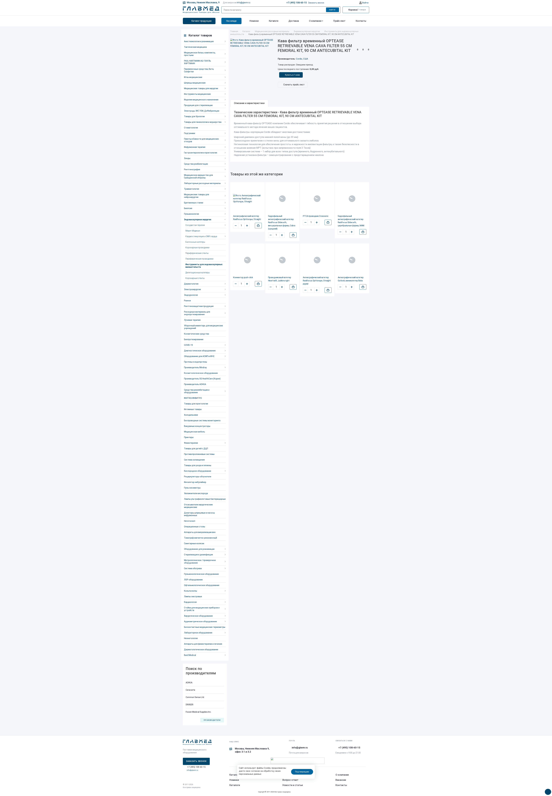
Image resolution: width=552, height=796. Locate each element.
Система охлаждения (194, 460)
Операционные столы (194, 526)
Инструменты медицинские (197, 94)
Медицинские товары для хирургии (201, 88)
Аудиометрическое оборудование (200, 621)
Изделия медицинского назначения (201, 99)
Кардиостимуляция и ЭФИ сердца (201, 236)
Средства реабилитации (196, 164)
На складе (231, 21)
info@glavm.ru (192, 770)
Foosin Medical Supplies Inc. (198, 712)
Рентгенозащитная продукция (198, 306)
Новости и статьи (292, 785)
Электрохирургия (192, 289)
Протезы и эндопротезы (195, 362)
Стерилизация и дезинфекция (198, 554)
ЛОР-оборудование (193, 579)
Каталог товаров (200, 35)
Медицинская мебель (194, 432)
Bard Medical (190, 655)
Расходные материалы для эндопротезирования (197, 313)
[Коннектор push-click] (247, 260)
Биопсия (188, 208)
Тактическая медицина (195, 47)
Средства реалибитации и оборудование (196, 391)
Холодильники (191, 415)
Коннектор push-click (243, 277)
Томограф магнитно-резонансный (200, 538)
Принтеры (188, 437)
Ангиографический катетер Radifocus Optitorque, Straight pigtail (317, 280)
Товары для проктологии (196, 404)
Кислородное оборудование (197, 471)
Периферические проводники (199, 259)
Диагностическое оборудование (200, 350)
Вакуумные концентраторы (197, 426)
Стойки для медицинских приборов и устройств (202, 609)
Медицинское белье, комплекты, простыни (199, 53)
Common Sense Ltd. (195, 697)
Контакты (361, 21)
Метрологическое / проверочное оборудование (200, 561)
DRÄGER (189, 704)
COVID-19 (188, 345)
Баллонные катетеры (195, 242)
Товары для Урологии (194, 116)
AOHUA (189, 682)
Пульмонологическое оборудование (201, 574)
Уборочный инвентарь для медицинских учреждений (203, 326)
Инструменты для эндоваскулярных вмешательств (203, 265)
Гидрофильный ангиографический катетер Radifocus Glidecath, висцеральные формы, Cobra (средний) (281, 222)
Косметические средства (196, 334)
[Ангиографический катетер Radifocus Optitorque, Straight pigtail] (317, 260)
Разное (187, 300)
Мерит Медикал (192, 231)
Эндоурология (191, 295)
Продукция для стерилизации (198, 105)
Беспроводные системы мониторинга (202, 420)
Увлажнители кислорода (196, 493)
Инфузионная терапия (194, 147)
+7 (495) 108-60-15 (296, 2)
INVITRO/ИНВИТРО (193, 398)
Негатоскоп (189, 521)
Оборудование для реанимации (199, 549)
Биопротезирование (193, 339)
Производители (212, 720)
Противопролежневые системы (199, 454)
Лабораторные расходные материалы (202, 183)
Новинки (254, 21)
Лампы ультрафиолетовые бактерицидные (205, 499)
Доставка (294, 21)
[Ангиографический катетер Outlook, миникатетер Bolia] (352, 260)
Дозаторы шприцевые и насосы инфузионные (199, 514)
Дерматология (191, 284)
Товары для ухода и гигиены (197, 465)
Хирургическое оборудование (198, 616)
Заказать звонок (316, 3)
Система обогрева (193, 568)
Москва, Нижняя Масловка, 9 (203, 2)
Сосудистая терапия (195, 225)
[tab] (249, 103)
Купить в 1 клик (292, 75)
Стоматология (191, 128)
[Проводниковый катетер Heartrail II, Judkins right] (282, 260)
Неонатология (191, 638)
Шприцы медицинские (195, 83)
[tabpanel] (299, 134)
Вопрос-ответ (290, 779)
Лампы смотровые (193, 596)
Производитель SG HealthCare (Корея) (202, 379)
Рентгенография (192, 169)
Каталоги (273, 21)
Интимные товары (193, 409)
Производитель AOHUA (195, 384)
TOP (547, 791)
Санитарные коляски (194, 543)
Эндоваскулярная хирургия (197, 219)
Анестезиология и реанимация (199, 41)
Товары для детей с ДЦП (196, 448)
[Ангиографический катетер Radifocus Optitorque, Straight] (247, 198)
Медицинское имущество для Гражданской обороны (198, 176)
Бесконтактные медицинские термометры (204, 627)
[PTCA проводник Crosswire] (317, 198)
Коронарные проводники (197, 247)
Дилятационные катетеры (197, 272)
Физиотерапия (191, 443)
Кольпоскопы (190, 591)
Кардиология (190, 602)
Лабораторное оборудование (198, 633)
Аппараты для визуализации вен (199, 532)
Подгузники (189, 133)
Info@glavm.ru (243, 2)
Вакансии (341, 779)
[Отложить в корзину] (258, 225)
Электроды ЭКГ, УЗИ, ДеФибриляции (201, 111)
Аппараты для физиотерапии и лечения (203, 644)
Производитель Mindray (195, 367)
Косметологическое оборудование (201, 373)
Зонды (187, 158)
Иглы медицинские (193, 77)
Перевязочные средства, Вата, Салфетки (199, 70)
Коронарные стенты (195, 278)
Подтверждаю (302, 772)
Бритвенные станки (193, 203)
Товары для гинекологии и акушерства (202, 122)
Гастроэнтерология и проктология (200, 153)
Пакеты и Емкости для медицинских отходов (201, 140)
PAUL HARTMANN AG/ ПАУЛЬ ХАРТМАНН (197, 62)
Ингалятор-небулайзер (195, 482)
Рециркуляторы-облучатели (197, 476)
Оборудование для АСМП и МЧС (199, 356)
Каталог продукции (201, 21)
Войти (365, 2)
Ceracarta (190, 690)
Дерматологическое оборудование (201, 649)
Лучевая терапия (192, 320)
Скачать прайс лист (294, 84)
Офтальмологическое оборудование (201, 585)
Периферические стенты (196, 253)
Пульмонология (191, 214)
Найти (332, 10)
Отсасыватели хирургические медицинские (198, 505)
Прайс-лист (339, 21)
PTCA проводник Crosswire (315, 216)
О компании (315, 21)
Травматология (191, 189)
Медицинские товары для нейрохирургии (196, 195)
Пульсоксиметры (192, 488)
